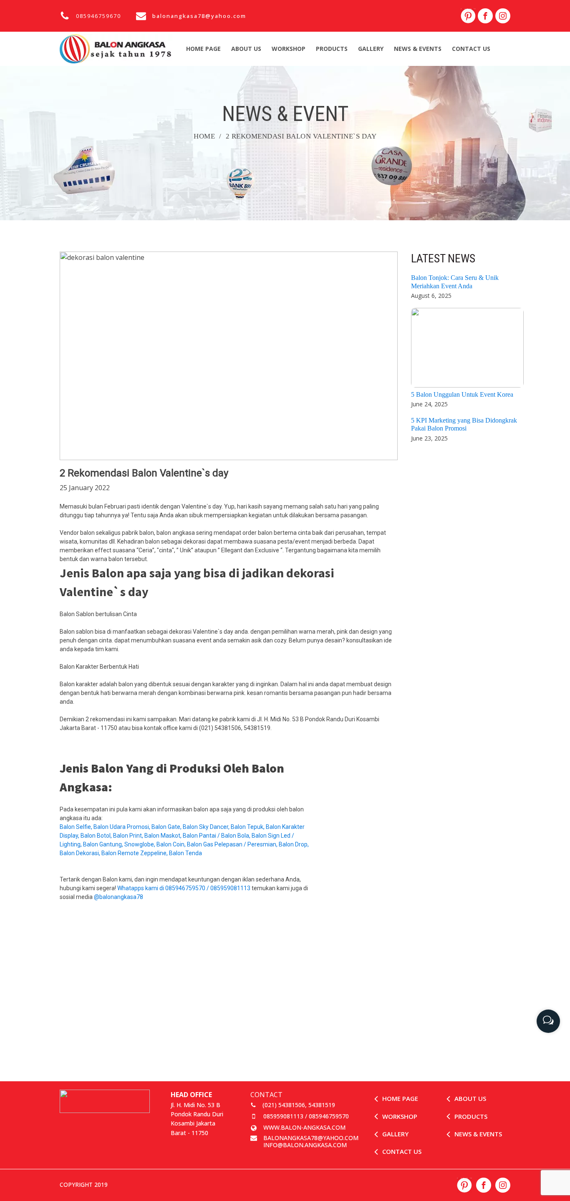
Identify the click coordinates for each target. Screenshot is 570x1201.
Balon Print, (128, 835)
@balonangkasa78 (118, 897)
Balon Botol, (97, 835)
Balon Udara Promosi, (122, 826)
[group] (548, 1018)
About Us (246, 49)
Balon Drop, (294, 844)
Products (332, 49)
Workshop (288, 49)
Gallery (370, 49)
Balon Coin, (171, 844)
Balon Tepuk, (248, 826)
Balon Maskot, (163, 835)
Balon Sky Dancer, (207, 826)
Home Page (203, 49)
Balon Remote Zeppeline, (135, 853)
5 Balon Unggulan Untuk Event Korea (462, 394)
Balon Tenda (186, 853)
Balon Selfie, (76, 826)
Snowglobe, (140, 844)
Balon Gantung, (103, 844)
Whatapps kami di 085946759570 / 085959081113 (183, 888)
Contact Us (471, 49)
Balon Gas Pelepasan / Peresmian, (233, 844)
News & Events (417, 49)
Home (204, 136)
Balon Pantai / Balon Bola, (217, 835)
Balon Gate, (167, 826)
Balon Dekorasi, (80, 853)
